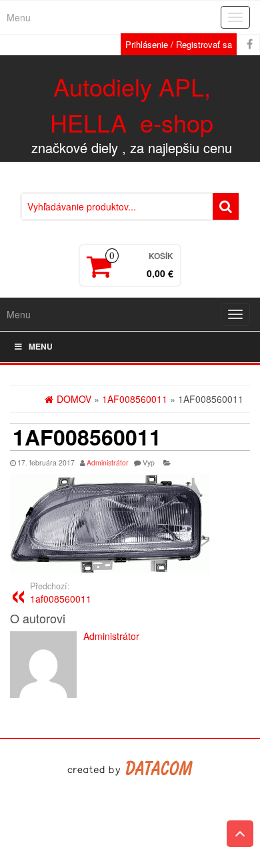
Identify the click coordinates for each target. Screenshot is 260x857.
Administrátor (108, 462)
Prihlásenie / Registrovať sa (178, 44)
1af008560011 (60, 592)
